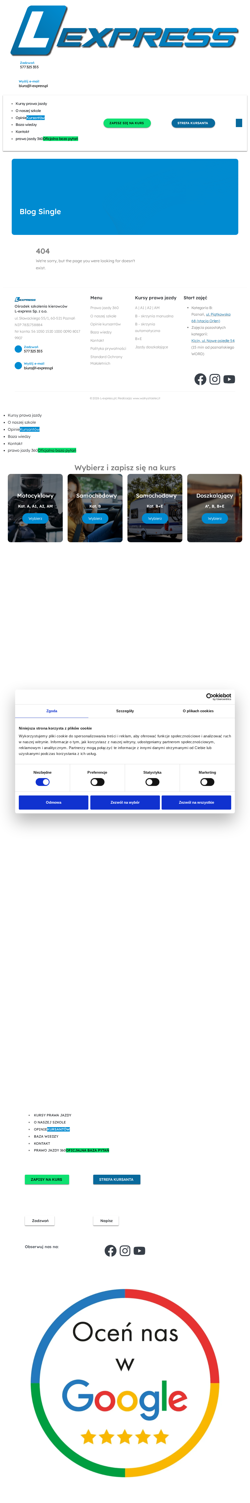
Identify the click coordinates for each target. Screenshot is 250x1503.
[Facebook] (200, 379)
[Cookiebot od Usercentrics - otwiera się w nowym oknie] (209, 697)
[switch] (97, 782)
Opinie (30, 117)
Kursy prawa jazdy (31, 103)
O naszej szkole (28, 110)
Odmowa (53, 802)
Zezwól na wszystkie (196, 802)
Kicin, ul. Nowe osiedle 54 (213, 340)
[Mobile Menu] (239, 123)
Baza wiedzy (26, 124)
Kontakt (22, 131)
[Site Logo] (125, 30)
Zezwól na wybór (125, 802)
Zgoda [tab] (51, 711)
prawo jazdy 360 (47, 138)
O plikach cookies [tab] (198, 711)
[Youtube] (229, 379)
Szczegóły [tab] (125, 711)
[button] (3, 408)
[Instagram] (215, 379)
